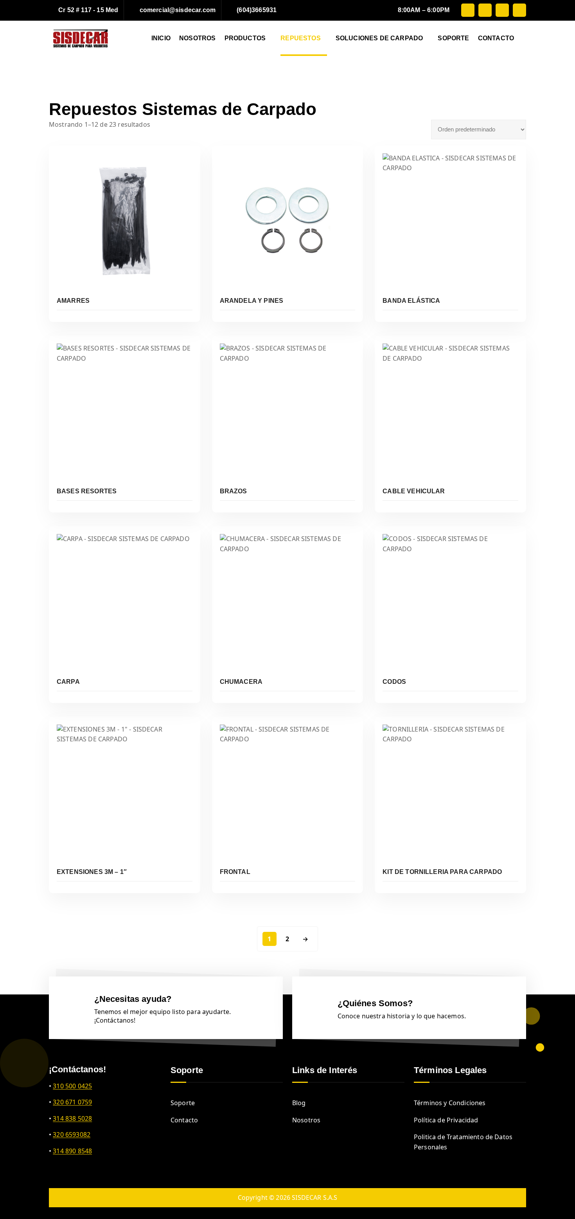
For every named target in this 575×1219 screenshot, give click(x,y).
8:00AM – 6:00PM (423, 10)
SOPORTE (453, 38)
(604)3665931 (257, 10)
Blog (299, 1103)
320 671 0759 (72, 1102)
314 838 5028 (72, 1118)
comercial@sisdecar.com (178, 10)
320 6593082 (71, 1134)
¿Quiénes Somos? (375, 1003)
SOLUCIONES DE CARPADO (379, 38)
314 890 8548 (72, 1151)
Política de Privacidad (446, 1120)
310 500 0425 (72, 1086)
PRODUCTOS (245, 38)
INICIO (161, 38)
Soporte (183, 1103)
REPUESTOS (300, 38)
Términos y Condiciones (450, 1103)
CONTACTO (496, 38)
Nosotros (306, 1120)
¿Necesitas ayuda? (133, 999)
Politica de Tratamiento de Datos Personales (463, 1142)
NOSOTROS (197, 38)
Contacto (184, 1120)
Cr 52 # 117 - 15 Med (88, 10)
